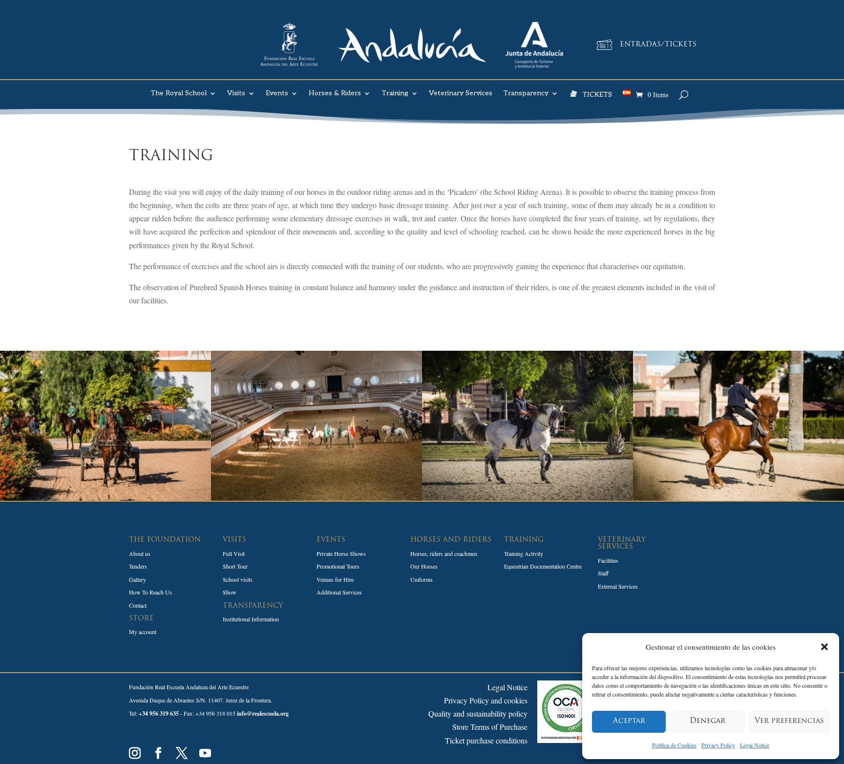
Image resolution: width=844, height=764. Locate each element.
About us (139, 553)
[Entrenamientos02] (738, 497)
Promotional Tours (337, 566)
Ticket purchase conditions (486, 740)
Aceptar (629, 721)
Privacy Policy (718, 745)
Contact (138, 605)
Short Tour (235, 566)
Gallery (137, 579)
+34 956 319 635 (159, 713)
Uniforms (421, 579)
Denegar (707, 721)
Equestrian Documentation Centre (543, 566)
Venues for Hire (335, 579)
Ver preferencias (789, 721)
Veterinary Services (460, 93)
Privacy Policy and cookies (486, 700)
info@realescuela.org (263, 713)
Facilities (608, 560)
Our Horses (424, 566)
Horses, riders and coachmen (443, 553)
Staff (603, 573)
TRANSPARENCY (253, 606)
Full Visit (234, 553)
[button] (824, 647)
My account (142, 632)
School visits (238, 579)
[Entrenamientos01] (105, 497)
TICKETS (597, 94)
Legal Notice (754, 745)
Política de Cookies (674, 745)
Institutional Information (251, 619)
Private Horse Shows (341, 553)
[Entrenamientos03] (527, 497)
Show (229, 592)
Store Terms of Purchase (490, 727)
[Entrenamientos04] (316, 497)
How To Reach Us (150, 592)
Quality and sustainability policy (478, 713)
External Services (618, 586)
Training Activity (523, 553)
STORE (141, 618)
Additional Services (339, 592)
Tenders (138, 566)
